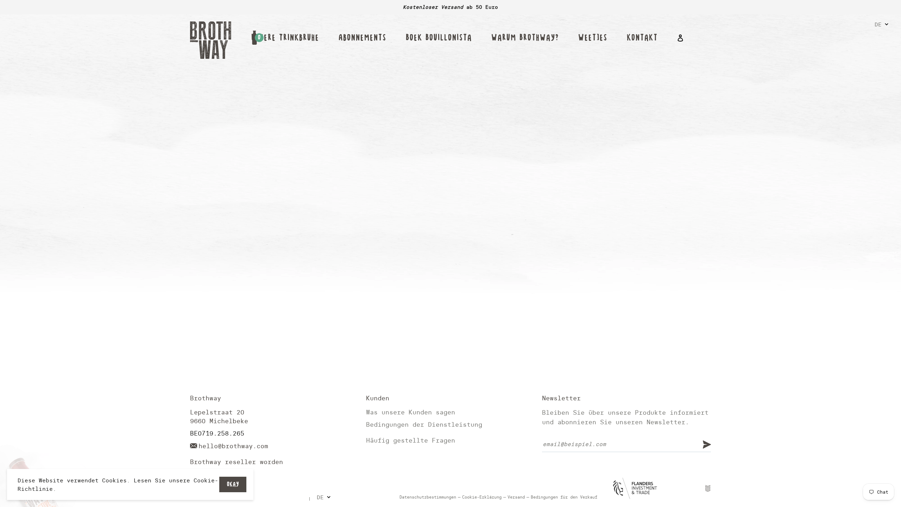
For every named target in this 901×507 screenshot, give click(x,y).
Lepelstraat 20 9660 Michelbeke (219, 416)
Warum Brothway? (525, 37)
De (878, 24)
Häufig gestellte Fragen (410, 440)
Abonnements (362, 37)
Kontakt (641, 37)
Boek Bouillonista (438, 37)
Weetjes (592, 37)
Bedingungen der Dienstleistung (424, 424)
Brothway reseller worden (236, 462)
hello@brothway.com (233, 446)
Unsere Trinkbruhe (285, 37)
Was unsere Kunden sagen (410, 412)
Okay (233, 484)
